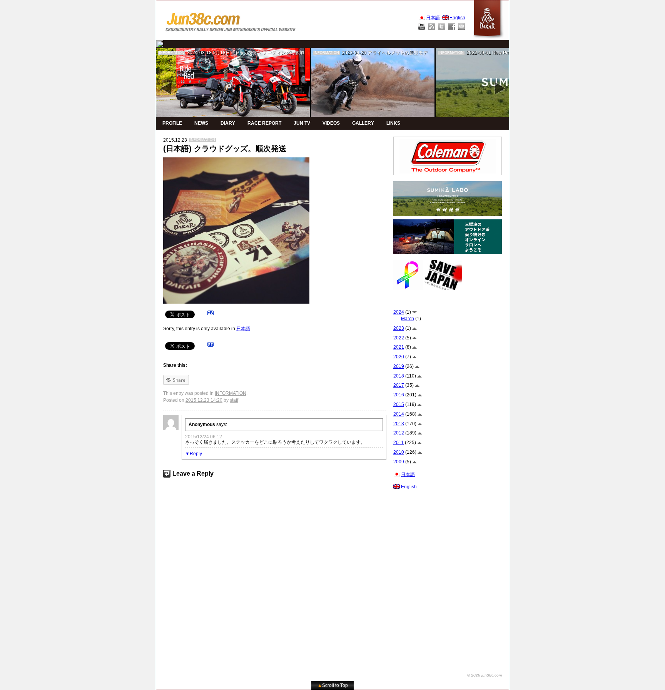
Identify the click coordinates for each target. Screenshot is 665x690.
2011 (398, 442)
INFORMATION (171, 53)
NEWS (201, 123)
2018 (398, 376)
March (407, 318)
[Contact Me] (461, 26)
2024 (398, 312)
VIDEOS (331, 123)
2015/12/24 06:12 (203, 436)
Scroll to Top (332, 685)
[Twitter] (441, 26)
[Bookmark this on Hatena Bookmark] (210, 314)
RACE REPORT (264, 123)
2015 (398, 404)
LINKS (393, 123)
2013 (398, 423)
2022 (398, 338)
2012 (398, 433)
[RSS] (431, 26)
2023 (398, 328)
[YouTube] (421, 26)
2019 (398, 366)
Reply (196, 453)
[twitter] (159, 43)
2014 (398, 414)
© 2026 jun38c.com (484, 675)
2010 (398, 452)
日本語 (243, 328)
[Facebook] (451, 26)
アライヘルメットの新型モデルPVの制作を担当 (417, 52)
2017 (398, 385)
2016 (398, 395)
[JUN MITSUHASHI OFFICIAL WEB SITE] (231, 20)
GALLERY (363, 123)
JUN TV (302, 123)
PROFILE (172, 123)
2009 (398, 461)
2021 (398, 347)
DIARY (228, 123)
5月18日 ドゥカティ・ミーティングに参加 (258, 52)
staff (234, 400)
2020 (398, 356)
